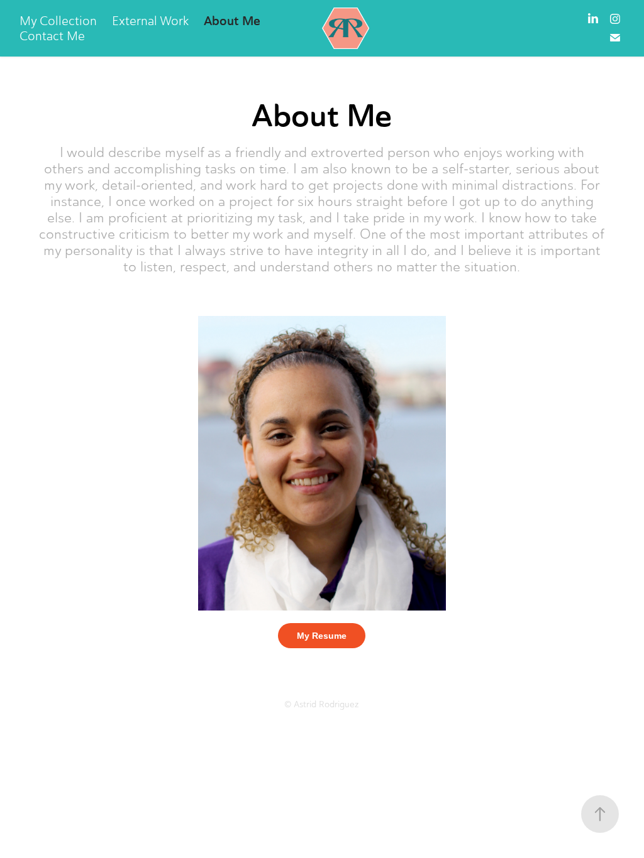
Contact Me (52, 35)
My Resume (322, 636)
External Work (150, 20)
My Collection (58, 20)
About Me (232, 21)
